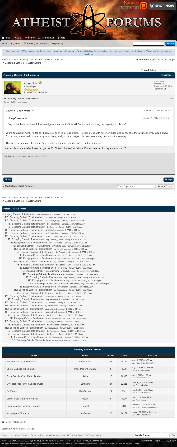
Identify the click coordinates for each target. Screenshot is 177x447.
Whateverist (53, 306)
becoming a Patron (74, 51)
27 (111, 383)
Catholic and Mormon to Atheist (22, 398)
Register (56, 43)
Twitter (149, 51)
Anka (85, 376)
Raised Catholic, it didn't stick (21, 361)
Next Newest (25, 186)
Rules (7, 37)
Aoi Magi (50, 321)
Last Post (135, 363)
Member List (47, 37)
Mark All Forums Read (72, 435)
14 (111, 391)
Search (31, 37)
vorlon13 (51, 217)
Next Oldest (11, 186)
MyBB (14, 441)
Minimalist (52, 230)
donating (58, 51)
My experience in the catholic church (25, 383)
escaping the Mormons (18, 413)
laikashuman (146, 393)
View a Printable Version (16, 422)
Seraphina (52, 296)
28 (111, 413)
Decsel (85, 406)
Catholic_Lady (53, 221)
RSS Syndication (93, 435)
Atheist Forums (9, 59)
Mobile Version (53, 435)
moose (85, 398)
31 (111, 361)
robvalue (144, 385)
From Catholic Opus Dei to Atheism (24, 376)
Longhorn (85, 383)
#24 (171, 98)
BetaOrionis (85, 391)
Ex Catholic (12, 391)
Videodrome (85, 361)
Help (62, 37)
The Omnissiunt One (149, 407)
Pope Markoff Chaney (85, 369)
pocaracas (145, 378)
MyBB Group (35, 441)
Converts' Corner (52, 59)
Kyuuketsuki (146, 415)
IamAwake (85, 413)
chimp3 (60, 249)
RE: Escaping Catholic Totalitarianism (24, 217)
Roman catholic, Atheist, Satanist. (24, 406)
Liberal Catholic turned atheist (21, 369)
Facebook (88, 54)
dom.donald (145, 370)
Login (30, 43)
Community (22, 59)
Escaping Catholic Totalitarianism (19, 214)
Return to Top (37, 435)
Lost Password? (41, 44)
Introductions (36, 59)
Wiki (19, 37)
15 (111, 376)
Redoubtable (46, 214)
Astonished (65, 258)
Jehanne (53, 227)
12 (111, 406)
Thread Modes (167, 75)
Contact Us (7, 435)
